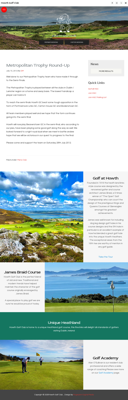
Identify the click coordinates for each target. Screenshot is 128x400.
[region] (64, 25)
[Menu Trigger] (4, 9)
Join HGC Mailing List (97, 97)
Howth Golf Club (10, 2)
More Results (106, 71)
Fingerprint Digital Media (83, 395)
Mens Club (22, 160)
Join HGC (92, 93)
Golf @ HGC (93, 89)
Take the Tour (105, 257)
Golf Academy (106, 373)
